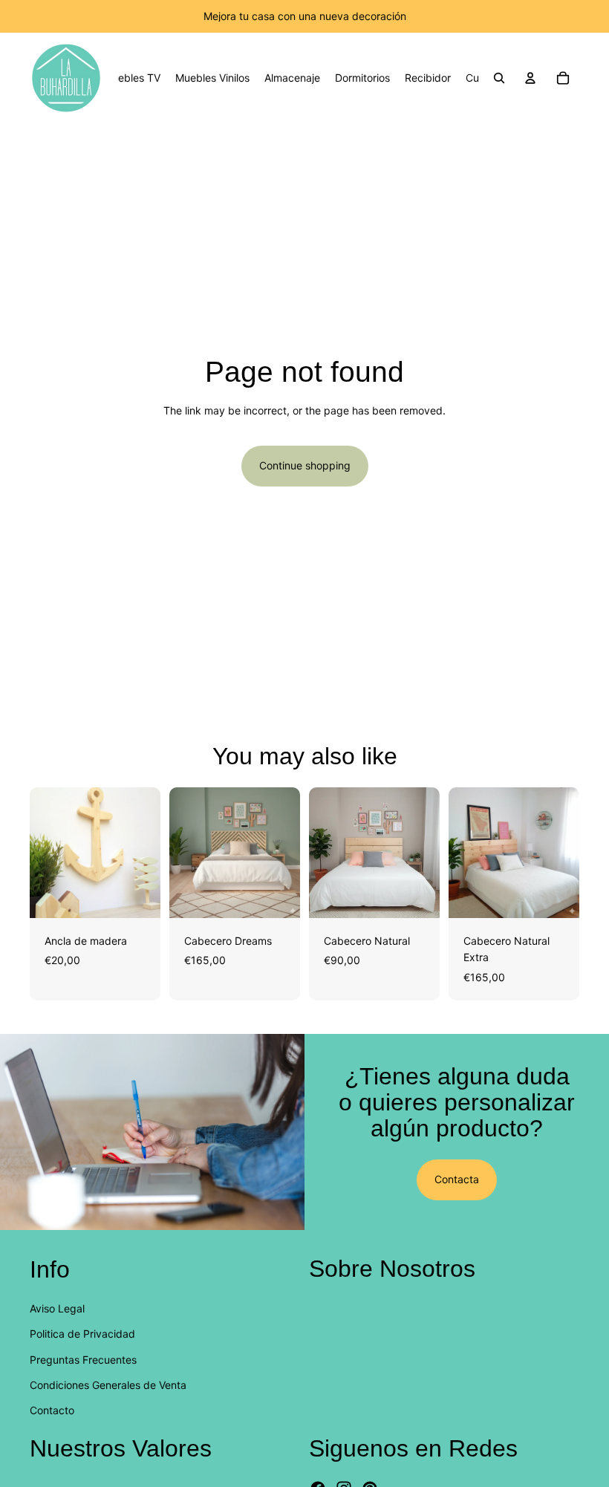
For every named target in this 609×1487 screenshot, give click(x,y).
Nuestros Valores (121, 1448)
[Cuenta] (530, 78)
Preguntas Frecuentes (83, 1359)
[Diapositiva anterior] (46, 852)
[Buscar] (499, 78)
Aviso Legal (57, 1308)
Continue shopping (305, 465)
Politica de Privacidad (82, 1333)
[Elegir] (137, 895)
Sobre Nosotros (392, 1268)
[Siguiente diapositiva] (144, 852)
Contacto (52, 1410)
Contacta (456, 1179)
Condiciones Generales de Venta (108, 1385)
